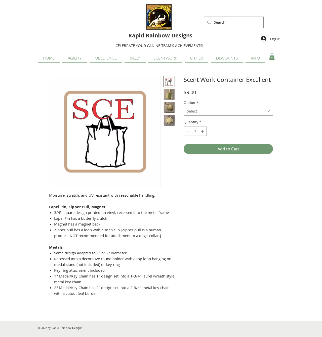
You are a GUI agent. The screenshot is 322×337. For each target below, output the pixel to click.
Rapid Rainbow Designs (160, 35)
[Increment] (203, 131)
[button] (74, 58)
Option (191, 102)
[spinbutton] (195, 131)
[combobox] (228, 111)
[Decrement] (187, 131)
